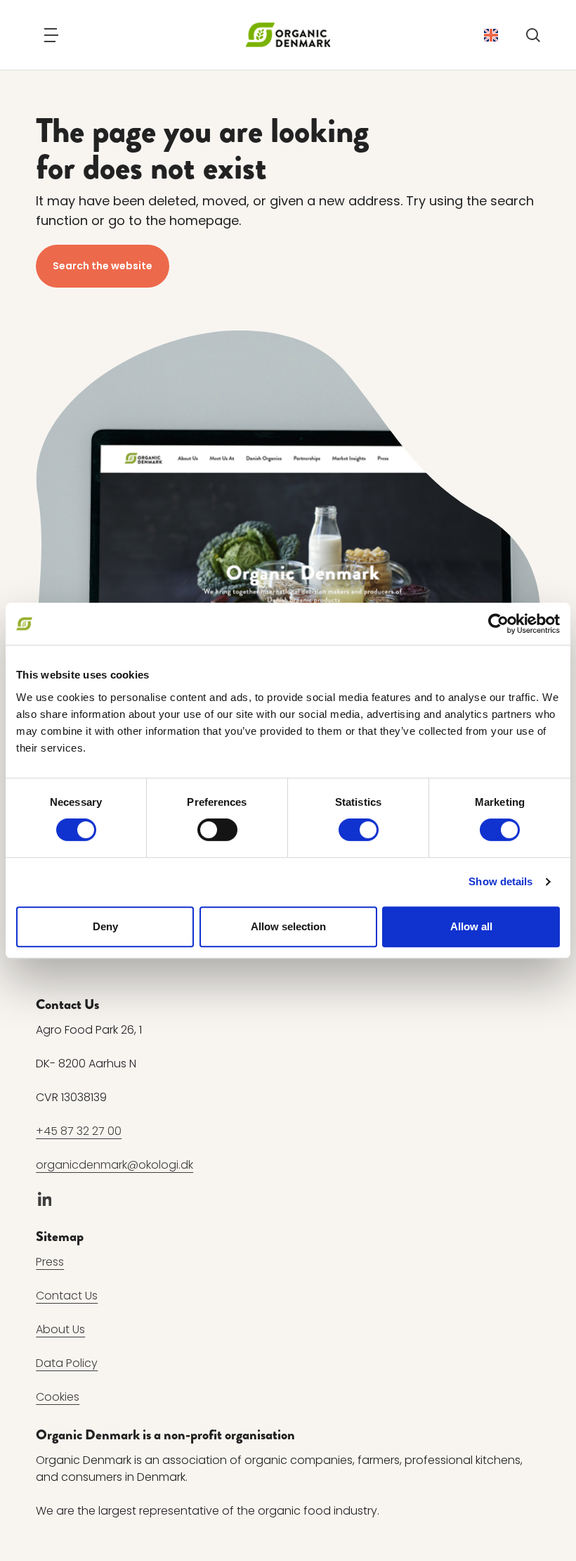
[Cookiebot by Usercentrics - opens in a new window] (498, 623)
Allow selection (288, 926)
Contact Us (67, 1295)
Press (50, 1261)
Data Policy (67, 1362)
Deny (105, 926)
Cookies (57, 1396)
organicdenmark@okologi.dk (114, 1164)
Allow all (471, 926)
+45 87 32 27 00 (79, 1130)
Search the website (102, 266)
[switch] (217, 829)
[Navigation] (51, 35)
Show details (500, 881)
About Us (60, 1329)
